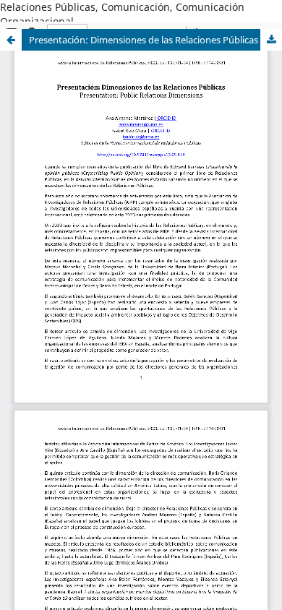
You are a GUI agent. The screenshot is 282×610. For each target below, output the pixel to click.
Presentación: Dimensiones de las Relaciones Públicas (143, 39)
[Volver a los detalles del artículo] (11, 40)
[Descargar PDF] (271, 40)
